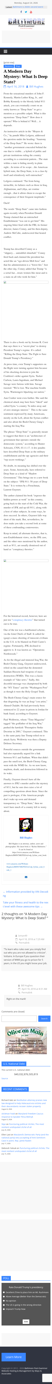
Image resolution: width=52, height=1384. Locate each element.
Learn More (14, 1357)
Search (44, 1018)
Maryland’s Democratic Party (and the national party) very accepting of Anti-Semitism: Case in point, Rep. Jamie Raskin (25, 1137)
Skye (4, 1124)
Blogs (18, 66)
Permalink (24, 942)
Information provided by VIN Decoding (25, 893)
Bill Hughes (36, 86)
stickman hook (8, 1113)
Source (5, 1078)
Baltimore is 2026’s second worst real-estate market (28, 8)
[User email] (26, 877)
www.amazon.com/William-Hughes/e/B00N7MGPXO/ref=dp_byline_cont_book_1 (26, 866)
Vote (26, 1321)
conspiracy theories (22, 619)
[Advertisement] (26, 37)
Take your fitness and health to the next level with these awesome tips (25, 904)
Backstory (9, 66)
